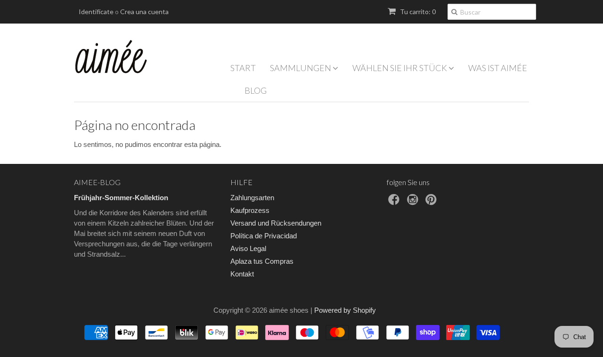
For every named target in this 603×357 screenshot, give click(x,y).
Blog (255, 90)
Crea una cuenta (144, 12)
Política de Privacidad (263, 236)
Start (243, 68)
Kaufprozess (249, 210)
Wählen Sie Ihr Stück (400, 68)
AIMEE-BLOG (97, 182)
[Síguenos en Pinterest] (432, 202)
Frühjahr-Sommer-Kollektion (121, 198)
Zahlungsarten (252, 198)
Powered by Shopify (345, 310)
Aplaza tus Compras (261, 261)
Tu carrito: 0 (417, 12)
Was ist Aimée (497, 68)
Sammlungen (301, 68)
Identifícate (96, 12)
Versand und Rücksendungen (275, 223)
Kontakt (242, 274)
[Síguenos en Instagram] (414, 202)
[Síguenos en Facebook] (395, 202)
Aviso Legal (248, 248)
